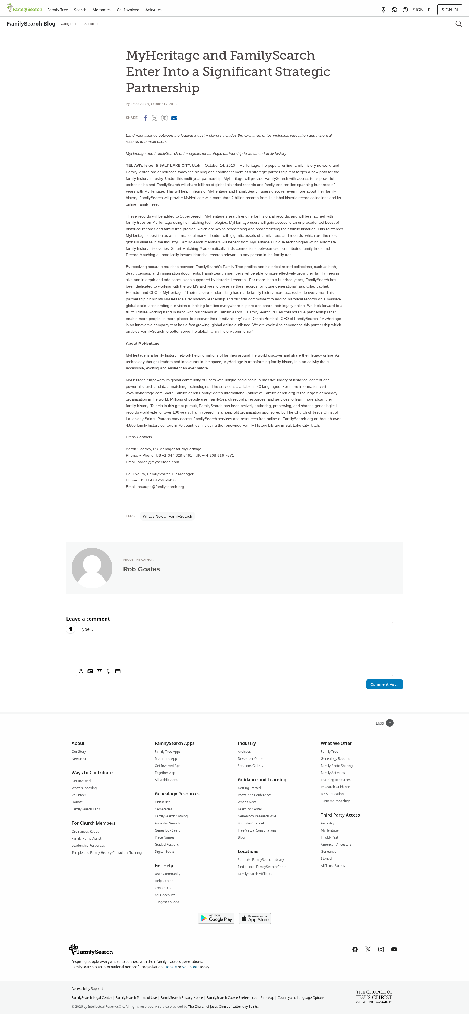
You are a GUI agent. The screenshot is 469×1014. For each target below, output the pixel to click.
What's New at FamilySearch (167, 516)
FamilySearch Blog (31, 24)
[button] (458, 24)
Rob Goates (140, 104)
